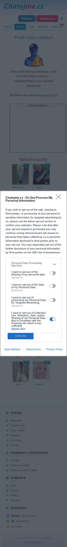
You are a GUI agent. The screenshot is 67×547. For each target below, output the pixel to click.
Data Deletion (12, 349)
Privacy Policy (55, 349)
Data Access (33, 349)
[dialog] (33, 273)
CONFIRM (20, 336)
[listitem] (33, 264)
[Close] (59, 197)
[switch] (53, 273)
